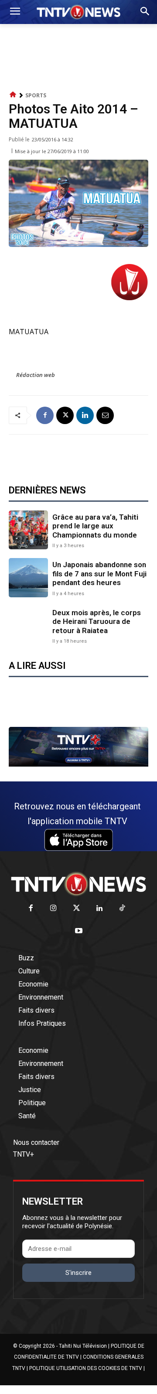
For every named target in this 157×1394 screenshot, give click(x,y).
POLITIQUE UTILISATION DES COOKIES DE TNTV (85, 1368)
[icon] (13, 95)
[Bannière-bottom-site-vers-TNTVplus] (78, 764)
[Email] (105, 415)
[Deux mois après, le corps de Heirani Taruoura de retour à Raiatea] (28, 625)
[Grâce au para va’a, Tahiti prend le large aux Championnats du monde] (28, 530)
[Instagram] (53, 908)
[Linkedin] (85, 415)
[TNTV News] (78, 884)
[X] (65, 415)
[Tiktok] (122, 908)
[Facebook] (45, 415)
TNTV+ (23, 1154)
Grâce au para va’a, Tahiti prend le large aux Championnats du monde (95, 526)
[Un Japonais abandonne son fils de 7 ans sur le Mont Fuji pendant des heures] (28, 577)
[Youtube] (78, 931)
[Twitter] (76, 908)
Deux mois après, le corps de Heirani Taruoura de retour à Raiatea (96, 621)
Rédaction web (35, 375)
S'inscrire (78, 1273)
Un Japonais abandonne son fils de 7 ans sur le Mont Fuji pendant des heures (99, 573)
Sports (35, 95)
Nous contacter (36, 1142)
